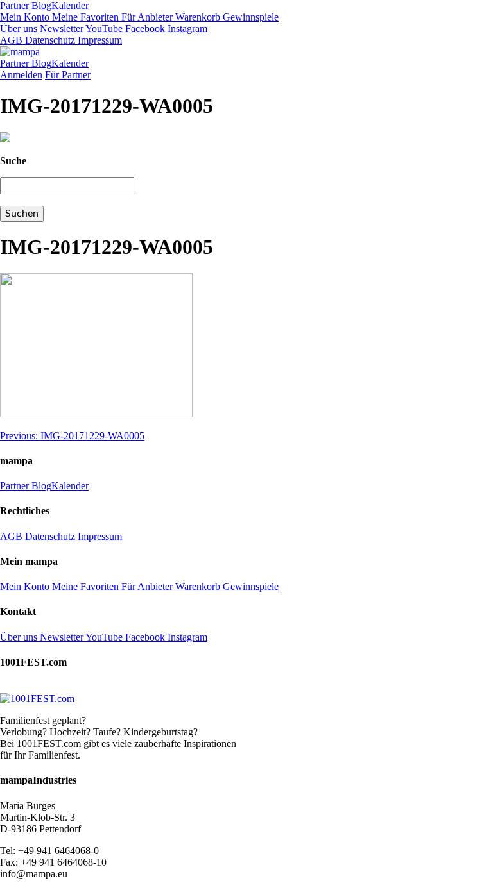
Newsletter (60, 28)
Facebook (144, 28)
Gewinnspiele (249, 17)
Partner (14, 5)
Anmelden (21, 74)
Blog (40, 5)
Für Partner (68, 74)
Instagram (186, 28)
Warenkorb (196, 17)
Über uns (18, 28)
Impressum (98, 40)
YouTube (103, 28)
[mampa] (20, 51)
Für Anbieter (146, 17)
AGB (11, 40)
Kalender (70, 5)
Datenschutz (48, 40)
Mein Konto (24, 17)
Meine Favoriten (84, 17)
